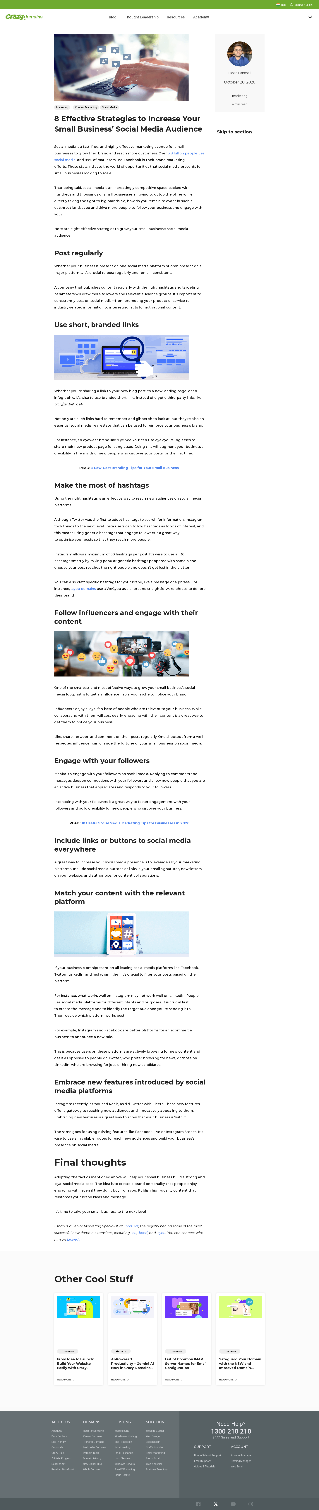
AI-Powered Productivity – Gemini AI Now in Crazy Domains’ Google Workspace (132, 1365)
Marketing (62, 107)
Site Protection (123, 1441)
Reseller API (59, 1463)
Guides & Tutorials (204, 1466)
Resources (176, 17)
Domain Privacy (92, 1458)
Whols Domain (91, 1469)
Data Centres (59, 1436)
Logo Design (153, 1441)
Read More (64, 1379)
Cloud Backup (123, 1475)
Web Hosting (122, 1430)
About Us (57, 1430)
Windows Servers (125, 1463)
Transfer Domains (93, 1441)
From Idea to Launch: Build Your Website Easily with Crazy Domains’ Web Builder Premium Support (77, 1368)
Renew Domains (92, 1436)
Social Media (109, 107)
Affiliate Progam (61, 1458)
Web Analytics (154, 1463)
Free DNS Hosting (125, 1469)
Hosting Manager (241, 1461)
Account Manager (241, 1455)
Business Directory (157, 1469)
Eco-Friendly (59, 1441)
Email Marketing (155, 1452)
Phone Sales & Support (207, 1455)
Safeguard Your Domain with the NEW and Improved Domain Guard (240, 1365)
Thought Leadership (142, 17)
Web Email (237, 1466)
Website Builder (155, 1430)
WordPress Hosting (126, 1436)
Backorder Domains (94, 1447)
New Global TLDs (92, 1463)
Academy (201, 17)
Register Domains (93, 1430)
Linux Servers (122, 1458)
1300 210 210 (231, 1431)
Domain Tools (91, 1452)
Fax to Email (153, 1458)
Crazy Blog (58, 1452)
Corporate (57, 1447)
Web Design (153, 1436)
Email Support (202, 1461)
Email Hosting (123, 1447)
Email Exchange (124, 1452)
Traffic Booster (154, 1447)
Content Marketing (86, 107)
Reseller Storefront (63, 1469)
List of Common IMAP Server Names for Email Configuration (186, 1363)
